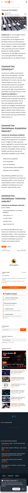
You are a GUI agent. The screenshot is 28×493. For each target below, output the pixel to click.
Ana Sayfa (3, 7)
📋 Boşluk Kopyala (12, 316)
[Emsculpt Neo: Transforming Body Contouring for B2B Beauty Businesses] (6, 405)
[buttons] (13, 416)
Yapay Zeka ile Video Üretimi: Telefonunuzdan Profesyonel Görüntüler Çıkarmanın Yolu (17, 379)
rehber (8, 7)
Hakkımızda (10, 475)
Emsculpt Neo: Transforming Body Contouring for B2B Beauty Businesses (18, 405)
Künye (4, 475)
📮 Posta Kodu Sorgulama (10, 304)
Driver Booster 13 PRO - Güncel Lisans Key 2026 (13, 443)
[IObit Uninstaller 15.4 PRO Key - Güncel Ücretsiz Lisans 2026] (6, 392)
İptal (23, 489)
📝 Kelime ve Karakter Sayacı (11, 298)
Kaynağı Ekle (16, 489)
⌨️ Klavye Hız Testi (12, 309)
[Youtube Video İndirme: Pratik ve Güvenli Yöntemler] (6, 386)
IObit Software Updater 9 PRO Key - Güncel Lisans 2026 (18, 371)
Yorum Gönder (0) (14, 287)
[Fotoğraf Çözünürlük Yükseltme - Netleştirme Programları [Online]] (6, 399)
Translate (12, 342)
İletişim (16, 475)
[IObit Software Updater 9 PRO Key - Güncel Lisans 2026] (6, 373)
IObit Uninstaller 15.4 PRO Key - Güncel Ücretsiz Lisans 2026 (18, 391)
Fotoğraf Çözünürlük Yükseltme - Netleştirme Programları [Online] (18, 398)
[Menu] (2, 2)
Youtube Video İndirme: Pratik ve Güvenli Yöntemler (18, 384)
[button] (26, 2)
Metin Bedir (13, 265)
